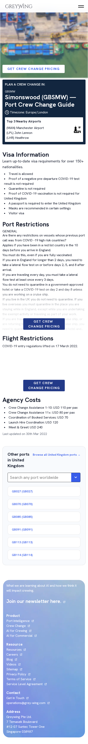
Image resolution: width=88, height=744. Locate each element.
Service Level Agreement (24, 684)
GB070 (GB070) (22, 504)
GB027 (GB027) (22, 491)
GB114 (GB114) (22, 555)
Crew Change (16, 626)
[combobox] (10, 477)
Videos (13, 664)
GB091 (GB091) (22, 529)
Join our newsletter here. (35, 601)
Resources (14, 649)
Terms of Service (18, 679)
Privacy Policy (16, 674)
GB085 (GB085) (22, 517)
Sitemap (12, 669)
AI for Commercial (19, 635)
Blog (11, 659)
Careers (14, 654)
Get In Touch (17, 698)
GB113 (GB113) (22, 542)
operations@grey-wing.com (25, 703)
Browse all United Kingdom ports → (56, 454)
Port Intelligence (18, 621)
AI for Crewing (16, 631)
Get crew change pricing (33, 69)
